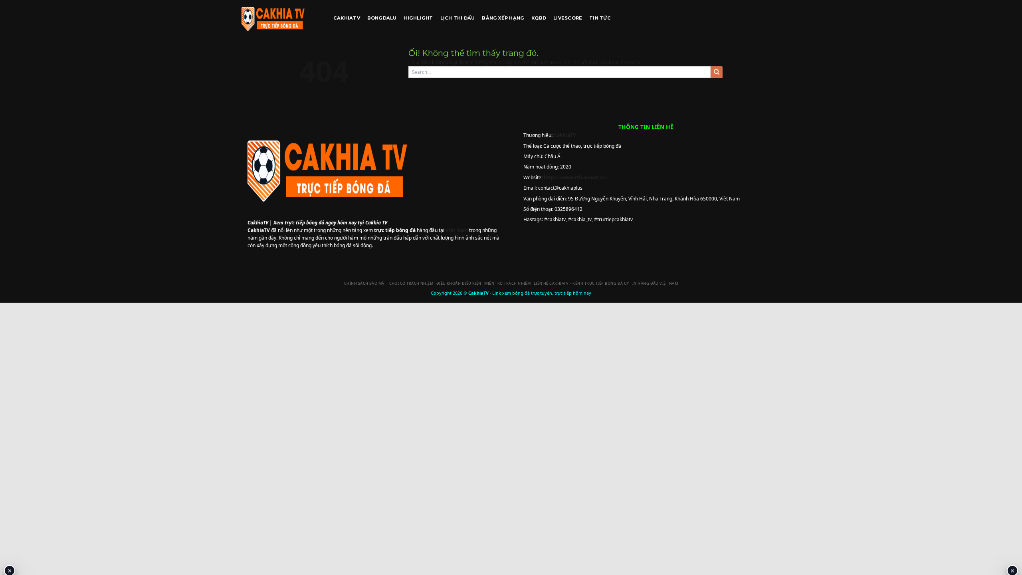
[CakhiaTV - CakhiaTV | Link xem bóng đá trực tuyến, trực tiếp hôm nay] (281, 18)
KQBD (538, 18)
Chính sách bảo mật (365, 283)
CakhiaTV (346, 18)
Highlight (418, 18)
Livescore (567, 18)
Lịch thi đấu (457, 18)
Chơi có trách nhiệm (411, 283)
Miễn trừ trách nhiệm (507, 283)
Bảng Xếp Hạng (503, 18)
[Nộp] (717, 72)
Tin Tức (600, 18)
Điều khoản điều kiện (458, 283)
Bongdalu (382, 18)
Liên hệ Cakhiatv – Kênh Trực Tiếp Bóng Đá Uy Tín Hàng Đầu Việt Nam (606, 283)
